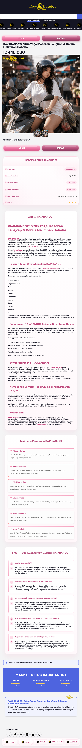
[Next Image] (78, 94)
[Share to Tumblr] (39, 734)
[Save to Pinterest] (27, 734)
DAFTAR (61, 38)
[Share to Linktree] (21, 734)
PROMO (12, 742)
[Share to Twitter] (9, 734)
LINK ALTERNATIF (58, 742)
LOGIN (21, 38)
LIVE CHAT (73, 742)
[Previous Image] (3, 94)
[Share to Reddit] (33, 734)
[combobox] (38, 16)
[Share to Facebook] (15, 734)
